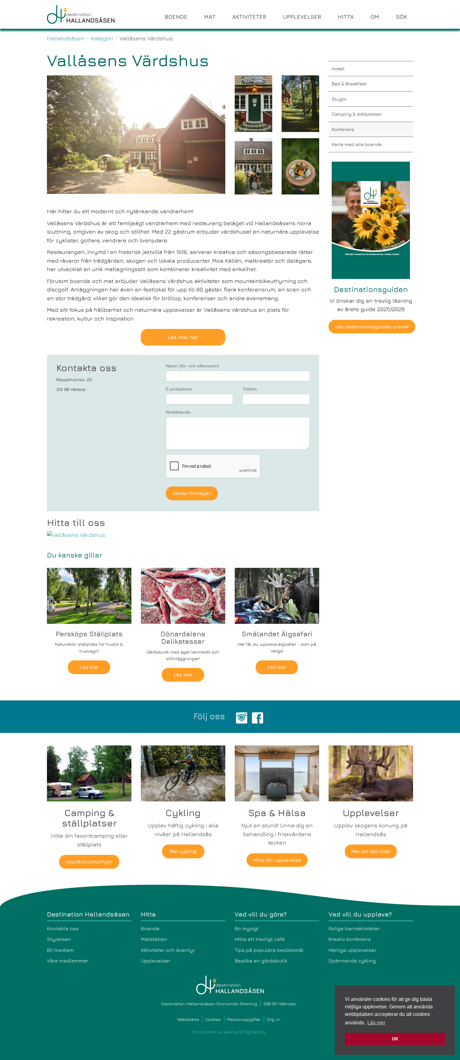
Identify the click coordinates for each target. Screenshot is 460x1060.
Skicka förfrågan (191, 493)
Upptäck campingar (89, 861)
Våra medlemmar (67, 960)
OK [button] (395, 1038)
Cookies (213, 1019)
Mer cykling (183, 851)
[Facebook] (257, 717)
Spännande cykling (352, 960)
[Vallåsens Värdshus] (183, 535)
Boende (150, 928)
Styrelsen (59, 939)
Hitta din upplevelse (277, 860)
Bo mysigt (247, 928)
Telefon (250, 388)
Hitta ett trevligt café (260, 939)
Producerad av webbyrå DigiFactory (229, 1031)
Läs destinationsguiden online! (372, 326)
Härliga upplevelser (352, 950)
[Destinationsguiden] (371, 219)
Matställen (154, 939)
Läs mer (89, 667)
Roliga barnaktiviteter (354, 928)
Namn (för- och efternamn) (192, 365)
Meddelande (178, 412)
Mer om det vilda (370, 851)
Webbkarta (188, 1019)
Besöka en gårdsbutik (261, 960)
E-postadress (179, 388)
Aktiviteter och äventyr (168, 950)
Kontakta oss (63, 928)
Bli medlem (60, 950)
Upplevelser (155, 960)
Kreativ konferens (350, 939)
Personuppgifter (244, 1019)
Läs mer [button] (376, 1022)
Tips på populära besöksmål (269, 950)
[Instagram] (241, 717)
